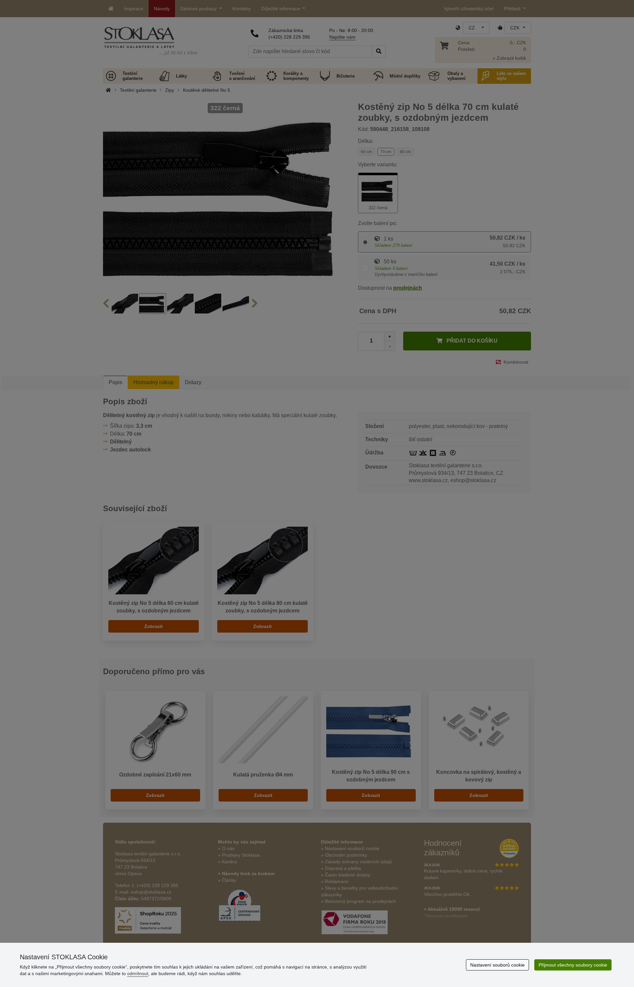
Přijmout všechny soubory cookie (573, 965)
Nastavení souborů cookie (497, 965)
